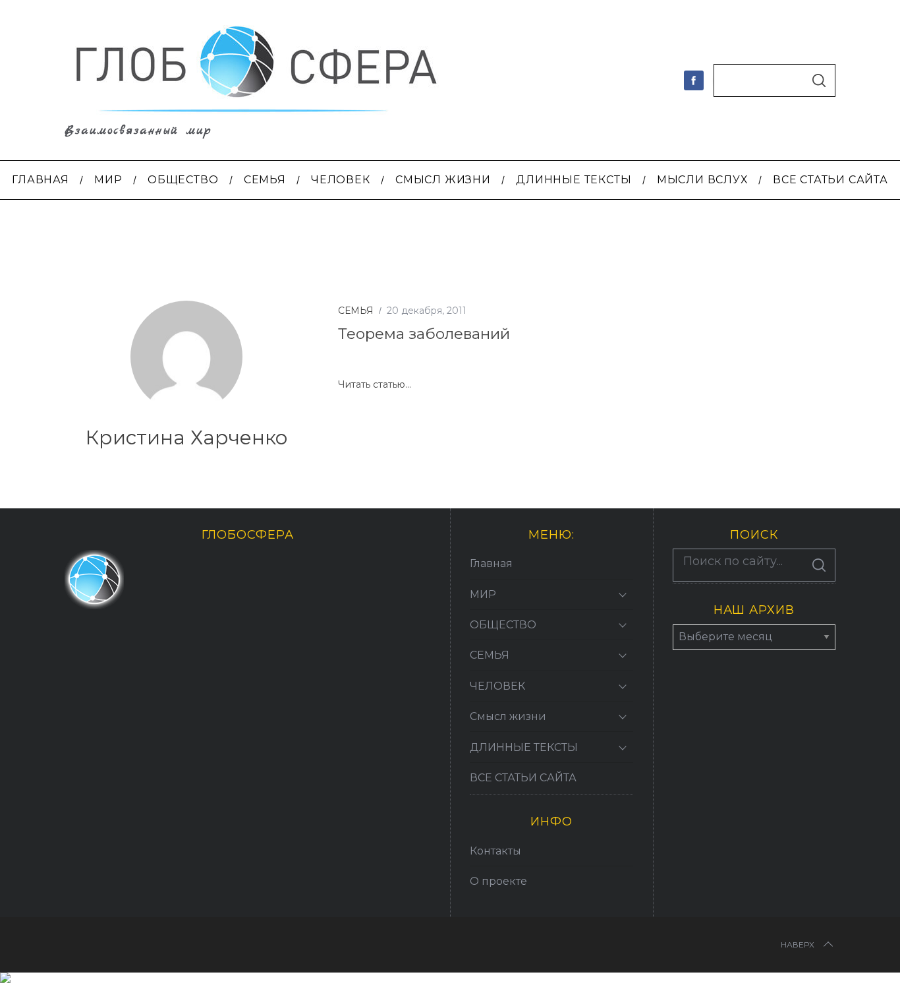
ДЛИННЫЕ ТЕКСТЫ (524, 747)
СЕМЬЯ (356, 310)
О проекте (498, 881)
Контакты (495, 851)
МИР (483, 594)
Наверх (797, 944)
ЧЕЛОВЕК (497, 686)
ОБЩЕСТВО (503, 624)
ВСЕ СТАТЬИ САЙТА (523, 777)
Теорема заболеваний (424, 333)
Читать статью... (374, 384)
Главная (491, 563)
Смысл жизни (508, 716)
